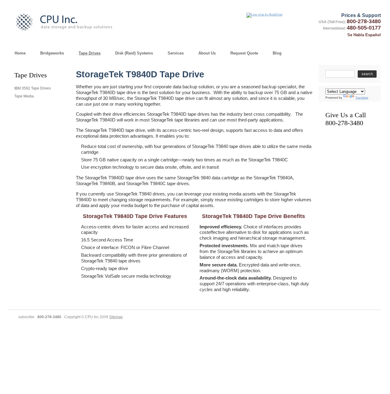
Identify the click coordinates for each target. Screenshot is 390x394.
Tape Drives (90, 53)
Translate (361, 97)
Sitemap (116, 317)
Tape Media (24, 96)
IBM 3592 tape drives (32, 88)
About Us (207, 53)
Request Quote (244, 53)
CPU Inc (77, 21)
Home (20, 53)
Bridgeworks (52, 53)
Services (176, 53)
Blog (277, 53)
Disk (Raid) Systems (134, 53)
